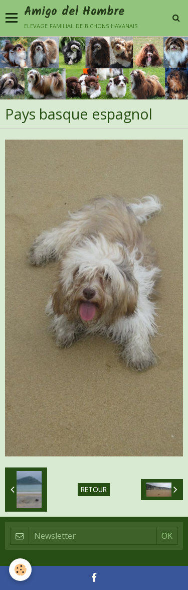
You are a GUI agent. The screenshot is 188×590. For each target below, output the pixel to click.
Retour (94, 489)
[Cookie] (20, 569)
